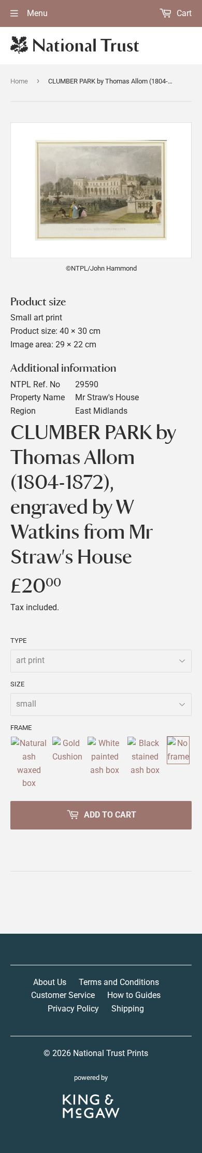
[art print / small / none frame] (178, 763)
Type (18, 640)
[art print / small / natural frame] (29, 763)
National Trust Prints (110, 1053)
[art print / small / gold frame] (67, 763)
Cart (183, 13)
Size (17, 684)
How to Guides (134, 995)
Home (19, 81)
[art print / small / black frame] (145, 763)
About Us (49, 982)
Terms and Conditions (119, 982)
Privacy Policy (73, 1009)
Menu (36, 13)
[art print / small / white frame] (105, 763)
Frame (21, 728)
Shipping (127, 1009)
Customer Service (63, 995)
